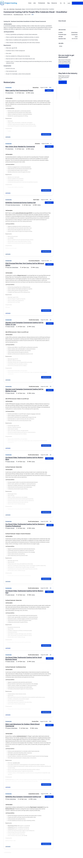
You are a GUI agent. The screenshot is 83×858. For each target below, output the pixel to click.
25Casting (37, 143)
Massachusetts (18, 9)
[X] (65, 24)
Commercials (8, 87)
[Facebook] (60, 24)
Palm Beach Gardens (15, 205)
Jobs (8, 9)
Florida (8, 205)
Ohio (8, 799)
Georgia (12, 326)
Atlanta (8, 326)
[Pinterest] (69, 24)
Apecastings (36, 87)
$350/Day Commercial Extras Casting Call (20, 202)
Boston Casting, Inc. (8, 14)
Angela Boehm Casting (33, 793)
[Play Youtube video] (68, 93)
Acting (32, 92)
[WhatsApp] (74, 24)
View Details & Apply (46, 134)
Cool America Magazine (34, 260)
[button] (60, 3)
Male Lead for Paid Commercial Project (19, 90)
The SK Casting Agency (33, 454)
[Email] (78, 24)
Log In (69, 3)
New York (9, 267)
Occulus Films (35, 721)
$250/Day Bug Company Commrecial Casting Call (23, 797)
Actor (23, 92)
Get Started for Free (77, 3)
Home (5, 9)
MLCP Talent (36, 199)
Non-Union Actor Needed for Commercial (20, 146)
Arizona (9, 728)
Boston (23, 9)
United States (12, 9)
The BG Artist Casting (34, 319)
